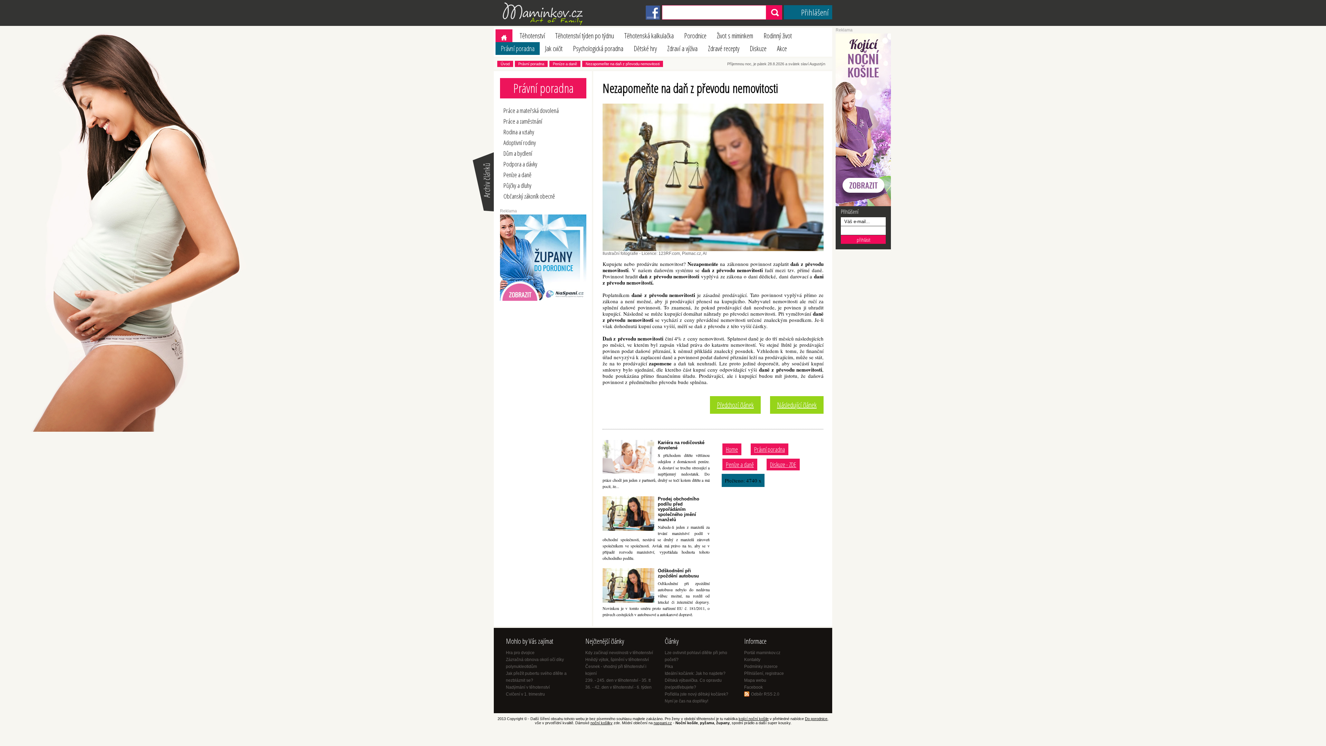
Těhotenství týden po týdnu (584, 35)
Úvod (505, 64)
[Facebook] (653, 18)
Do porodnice (816, 719)
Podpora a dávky (520, 164)
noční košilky (601, 723)
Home (732, 449)
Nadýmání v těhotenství (528, 687)
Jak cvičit (554, 48)
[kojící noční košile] (863, 204)
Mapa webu (755, 680)
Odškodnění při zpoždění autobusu (678, 573)
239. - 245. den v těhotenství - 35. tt (618, 680)
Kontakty (752, 659)
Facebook (753, 687)
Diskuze (758, 48)
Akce (782, 48)
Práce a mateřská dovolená (531, 110)
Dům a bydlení (517, 153)
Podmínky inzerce (761, 666)
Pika (669, 666)
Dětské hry (645, 48)
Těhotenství (532, 35)
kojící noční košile (754, 719)
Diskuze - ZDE (783, 464)
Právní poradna (518, 48)
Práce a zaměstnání (522, 121)
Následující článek (797, 405)
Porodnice (695, 35)
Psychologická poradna (598, 48)
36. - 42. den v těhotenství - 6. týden (618, 687)
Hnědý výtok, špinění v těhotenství (617, 659)
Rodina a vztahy (518, 132)
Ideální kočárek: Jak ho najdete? (695, 673)
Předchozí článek (735, 405)
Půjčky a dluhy (517, 185)
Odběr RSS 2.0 (765, 694)
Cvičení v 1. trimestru (525, 694)
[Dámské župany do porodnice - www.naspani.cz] (543, 299)
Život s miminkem (735, 35)
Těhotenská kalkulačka (649, 35)
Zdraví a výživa (682, 48)
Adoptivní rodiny (519, 142)
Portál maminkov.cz (762, 652)
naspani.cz (663, 723)
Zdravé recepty (723, 48)
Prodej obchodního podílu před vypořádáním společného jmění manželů (678, 509)
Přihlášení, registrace (764, 673)
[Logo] (544, 24)
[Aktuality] (483, 210)
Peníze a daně (565, 64)
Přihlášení (815, 12)
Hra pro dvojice (520, 652)
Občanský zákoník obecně (529, 196)
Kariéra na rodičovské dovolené (681, 445)
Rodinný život (777, 35)
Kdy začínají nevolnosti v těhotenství (619, 652)
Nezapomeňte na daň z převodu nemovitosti (623, 64)
